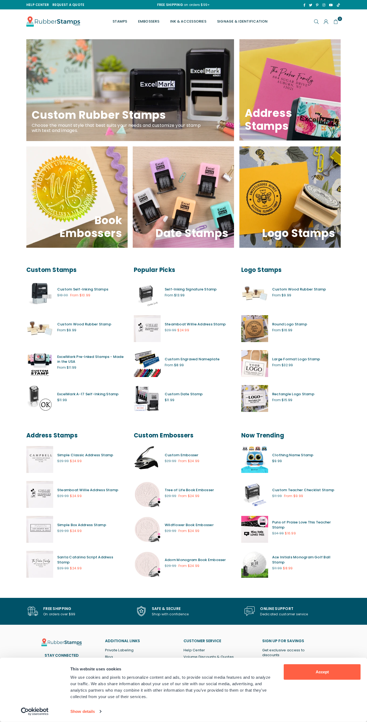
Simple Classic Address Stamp (85, 455)
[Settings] (326, 21)
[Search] (316, 21)
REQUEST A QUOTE (68, 4)
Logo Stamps (261, 270)
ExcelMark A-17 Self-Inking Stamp (88, 394)
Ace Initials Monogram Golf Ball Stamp (301, 560)
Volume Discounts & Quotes (209, 656)
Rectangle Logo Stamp (293, 394)
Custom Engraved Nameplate (192, 359)
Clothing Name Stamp (293, 455)
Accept (322, 672)
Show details (82, 711)
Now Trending (262, 435)
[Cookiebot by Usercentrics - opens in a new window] (34, 711)
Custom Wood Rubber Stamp (84, 324)
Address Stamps (52, 435)
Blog (109, 656)
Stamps (120, 21)
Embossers (148, 21)
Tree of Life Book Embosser (189, 490)
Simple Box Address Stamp (81, 524)
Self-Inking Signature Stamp (191, 289)
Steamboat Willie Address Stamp (195, 324)
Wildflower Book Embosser (189, 524)
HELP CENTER (37, 4)
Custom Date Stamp (184, 394)
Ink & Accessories (188, 21)
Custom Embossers (163, 435)
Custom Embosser (182, 455)
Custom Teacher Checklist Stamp (303, 490)
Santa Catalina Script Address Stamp (85, 560)
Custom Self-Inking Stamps (82, 289)
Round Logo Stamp (289, 324)
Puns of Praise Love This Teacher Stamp (301, 525)
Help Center (194, 650)
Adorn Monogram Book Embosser (195, 559)
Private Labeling (119, 650)
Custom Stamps (51, 270)
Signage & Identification (242, 21)
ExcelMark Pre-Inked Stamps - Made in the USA (90, 359)
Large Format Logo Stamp (296, 359)
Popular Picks (154, 270)
